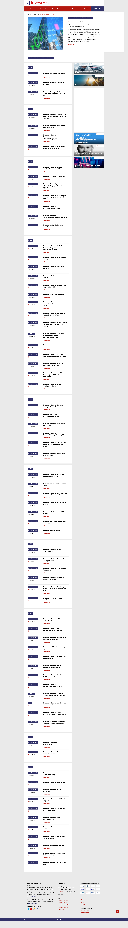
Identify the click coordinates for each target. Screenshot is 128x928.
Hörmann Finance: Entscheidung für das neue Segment (54, 854)
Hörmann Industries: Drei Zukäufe (54, 782)
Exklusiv (29, 8)
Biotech (71, 8)
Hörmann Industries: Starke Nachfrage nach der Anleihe (52, 676)
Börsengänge (47, 8)
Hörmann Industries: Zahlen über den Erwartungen (54, 837)
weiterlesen (71, 44)
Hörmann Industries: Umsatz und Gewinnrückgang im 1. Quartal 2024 (54, 197)
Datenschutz (50, 919)
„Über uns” (33, 896)
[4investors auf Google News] (34, 909)
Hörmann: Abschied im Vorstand (54, 176)
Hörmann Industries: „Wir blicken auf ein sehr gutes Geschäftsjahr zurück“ (54, 444)
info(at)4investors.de (32, 903)
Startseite (26, 919)
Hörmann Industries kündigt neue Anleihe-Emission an (54, 704)
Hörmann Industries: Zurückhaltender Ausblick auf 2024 (55, 216)
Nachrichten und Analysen (35, 14)
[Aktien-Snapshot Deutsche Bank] (82, 889)
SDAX (82, 902)
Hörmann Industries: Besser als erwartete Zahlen (53, 753)
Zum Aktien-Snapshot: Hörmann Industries (41, 58)
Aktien (34, 8)
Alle (83, 8)
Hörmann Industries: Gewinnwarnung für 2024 (51, 207)
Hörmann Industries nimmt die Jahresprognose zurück (53, 475)
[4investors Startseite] (38, 3)
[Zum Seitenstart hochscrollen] (117, 911)
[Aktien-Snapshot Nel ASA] (98, 889)
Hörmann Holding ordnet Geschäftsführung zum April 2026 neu (54, 93)
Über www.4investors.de (34, 919)
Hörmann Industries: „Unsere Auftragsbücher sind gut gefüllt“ (54, 694)
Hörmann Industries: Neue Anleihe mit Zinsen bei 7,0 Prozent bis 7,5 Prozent (55, 324)
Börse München (62, 909)
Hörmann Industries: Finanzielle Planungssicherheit (54, 560)
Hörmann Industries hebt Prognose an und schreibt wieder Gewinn (55, 494)
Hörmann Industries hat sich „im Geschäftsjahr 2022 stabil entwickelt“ (54, 375)
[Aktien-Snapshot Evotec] (93, 889)
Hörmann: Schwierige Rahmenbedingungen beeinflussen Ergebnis (54, 186)
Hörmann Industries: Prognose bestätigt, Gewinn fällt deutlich (53, 406)
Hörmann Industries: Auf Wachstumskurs (51, 818)
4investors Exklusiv (63, 902)
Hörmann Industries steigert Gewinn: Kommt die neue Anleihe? (54, 713)
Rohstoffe (65, 8)
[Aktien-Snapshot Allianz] (82, 886)
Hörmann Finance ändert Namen (54, 845)
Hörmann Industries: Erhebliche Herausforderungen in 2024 (54, 147)
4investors (29, 14)
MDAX (82, 901)
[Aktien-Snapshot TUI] (88, 893)
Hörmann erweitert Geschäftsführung (49, 774)
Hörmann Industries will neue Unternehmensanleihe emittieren (54, 355)
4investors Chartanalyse (64, 904)
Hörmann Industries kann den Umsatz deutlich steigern (53, 364)
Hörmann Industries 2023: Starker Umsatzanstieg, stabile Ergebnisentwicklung (54, 248)
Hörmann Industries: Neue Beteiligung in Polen (52, 385)
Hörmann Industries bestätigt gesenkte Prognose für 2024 (53, 168)
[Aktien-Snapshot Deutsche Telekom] (88, 889)
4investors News (62, 905)
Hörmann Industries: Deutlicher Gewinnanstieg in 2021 (54, 454)
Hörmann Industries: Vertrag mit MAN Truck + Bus (54, 809)
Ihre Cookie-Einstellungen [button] (60, 919)
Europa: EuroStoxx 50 (85, 912)
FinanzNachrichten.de (63, 907)
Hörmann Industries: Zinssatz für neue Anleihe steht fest (54, 314)
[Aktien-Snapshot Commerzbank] (98, 886)
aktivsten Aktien (61, 891)
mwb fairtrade (62, 911)
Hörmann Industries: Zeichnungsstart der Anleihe (52, 685)
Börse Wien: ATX (85, 910)
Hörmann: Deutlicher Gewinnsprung (50, 743)
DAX (82, 899)
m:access (59, 8)
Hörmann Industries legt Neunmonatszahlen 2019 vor (52, 629)
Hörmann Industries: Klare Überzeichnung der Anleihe (52, 666)
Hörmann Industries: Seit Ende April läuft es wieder (53, 578)
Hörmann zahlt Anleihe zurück (53, 294)
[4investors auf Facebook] (37, 909)
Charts (53, 8)
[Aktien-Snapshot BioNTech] (93, 886)
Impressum (44, 919)
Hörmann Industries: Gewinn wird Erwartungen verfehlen (54, 638)
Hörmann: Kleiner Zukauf (51, 530)
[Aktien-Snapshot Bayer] (88, 886)
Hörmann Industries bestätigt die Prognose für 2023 (54, 286)
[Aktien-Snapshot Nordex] (82, 893)
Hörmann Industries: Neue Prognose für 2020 (52, 550)
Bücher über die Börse (63, 900)
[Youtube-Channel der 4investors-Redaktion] (31, 909)
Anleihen (40, 8)
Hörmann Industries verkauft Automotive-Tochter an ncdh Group (53, 304)
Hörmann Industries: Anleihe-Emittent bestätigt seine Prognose (81, 26)
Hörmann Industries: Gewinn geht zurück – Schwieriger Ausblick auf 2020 (54, 588)
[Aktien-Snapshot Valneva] (93, 893)
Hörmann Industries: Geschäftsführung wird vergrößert (54, 434)
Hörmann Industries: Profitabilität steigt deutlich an (54, 126)
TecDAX (83, 904)
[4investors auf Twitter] (28, 909)
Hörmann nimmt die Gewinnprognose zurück (51, 415)
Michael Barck (84, 21)
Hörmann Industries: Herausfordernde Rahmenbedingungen (50, 137)
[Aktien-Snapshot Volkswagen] (98, 893)
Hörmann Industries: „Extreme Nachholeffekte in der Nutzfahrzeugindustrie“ (53, 335)
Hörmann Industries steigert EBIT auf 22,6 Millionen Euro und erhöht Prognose (54, 116)
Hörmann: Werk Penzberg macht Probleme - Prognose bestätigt (54, 722)
